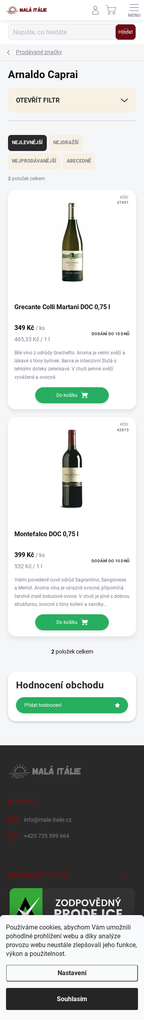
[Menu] (134, 10)
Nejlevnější (27, 142)
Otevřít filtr (38, 100)
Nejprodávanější (34, 161)
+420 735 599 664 (46, 836)
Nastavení (72, 973)
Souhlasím (72, 999)
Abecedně (79, 161)
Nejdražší (66, 142)
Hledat (125, 32)
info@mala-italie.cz (48, 820)
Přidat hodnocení (43, 705)
